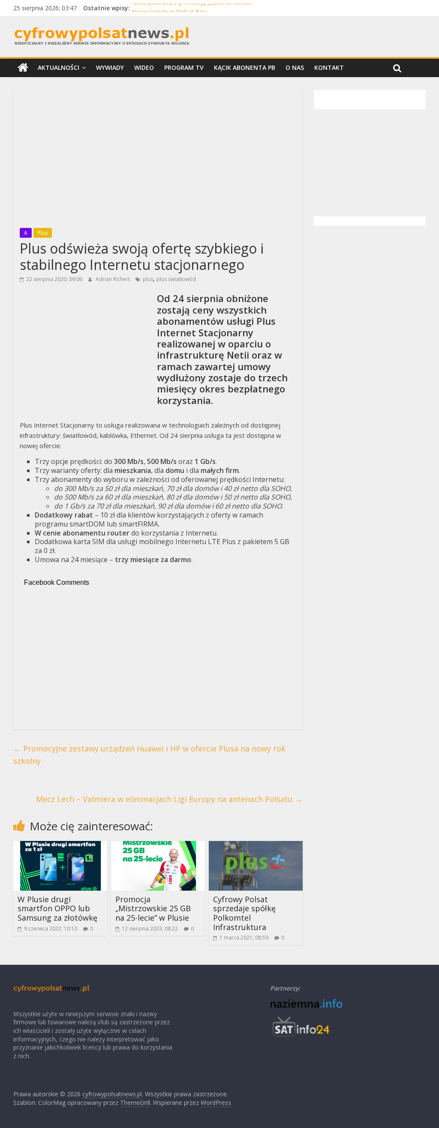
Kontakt (329, 67)
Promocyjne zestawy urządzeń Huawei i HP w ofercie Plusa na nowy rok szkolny (149, 754)
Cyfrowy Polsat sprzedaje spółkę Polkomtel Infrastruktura (244, 913)
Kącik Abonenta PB (244, 67)
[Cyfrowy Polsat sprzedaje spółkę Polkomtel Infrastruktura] (256, 846)
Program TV (184, 67)
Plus (43, 232)
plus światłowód (176, 279)
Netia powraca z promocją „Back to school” (193, 8)
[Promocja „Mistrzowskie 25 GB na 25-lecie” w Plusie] (158, 846)
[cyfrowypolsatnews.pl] (23, 68)
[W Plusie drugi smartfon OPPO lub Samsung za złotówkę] (60, 846)
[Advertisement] (158, 156)
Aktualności (58, 67)
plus (148, 279)
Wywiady (110, 67)
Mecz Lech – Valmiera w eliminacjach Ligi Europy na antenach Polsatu (169, 799)
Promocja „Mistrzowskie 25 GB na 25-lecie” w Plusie (153, 908)
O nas (295, 67)
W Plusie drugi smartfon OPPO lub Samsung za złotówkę (57, 908)
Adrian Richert (113, 279)
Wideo (144, 67)
